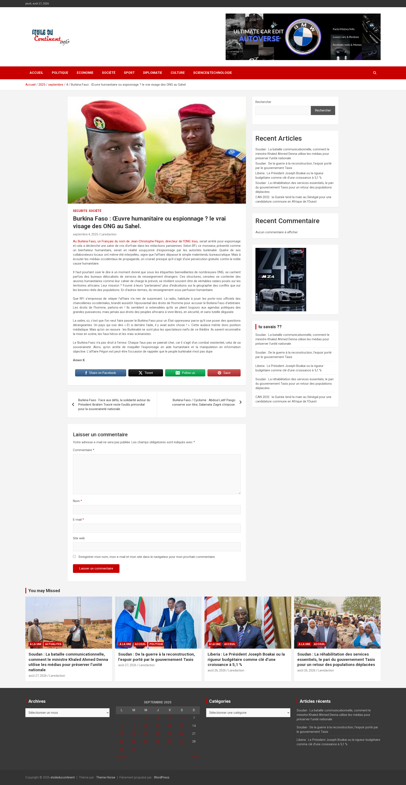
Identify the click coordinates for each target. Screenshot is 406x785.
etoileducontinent (63, 777)
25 (157, 741)
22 (121, 741)
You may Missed (44, 590)
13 (182, 726)
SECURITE (80, 211)
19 (169, 734)
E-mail (78, 520)
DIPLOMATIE (152, 73)
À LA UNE (35, 644)
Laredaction (109, 234)
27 (182, 741)
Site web (79, 538)
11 (157, 726)
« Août (120, 757)
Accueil (36, 73)
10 (145, 726)
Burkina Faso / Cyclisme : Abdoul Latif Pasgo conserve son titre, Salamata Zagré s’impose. (203, 402)
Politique (60, 73)
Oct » (196, 757)
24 (145, 741)
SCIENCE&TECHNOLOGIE (212, 73)
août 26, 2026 (217, 670)
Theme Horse (105, 777)
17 (145, 734)
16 (134, 734)
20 (182, 734)
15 (121, 734)
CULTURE (178, 73)
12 (169, 726)
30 (134, 749)
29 (121, 749)
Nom (77, 501)
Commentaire (83, 450)
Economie (85, 73)
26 (169, 741)
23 (134, 741)
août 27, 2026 (38, 675)
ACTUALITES (53, 644)
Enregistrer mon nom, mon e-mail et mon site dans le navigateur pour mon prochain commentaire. (147, 557)
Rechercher (263, 102)
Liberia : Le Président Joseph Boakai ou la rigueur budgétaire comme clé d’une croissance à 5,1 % (246, 659)
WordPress (161, 777)
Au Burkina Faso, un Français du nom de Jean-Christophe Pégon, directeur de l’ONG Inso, (135, 241)
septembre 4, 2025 (85, 234)
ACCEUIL (140, 644)
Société (108, 73)
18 (157, 734)
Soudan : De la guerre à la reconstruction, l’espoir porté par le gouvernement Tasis (156, 657)
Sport (129, 73)
